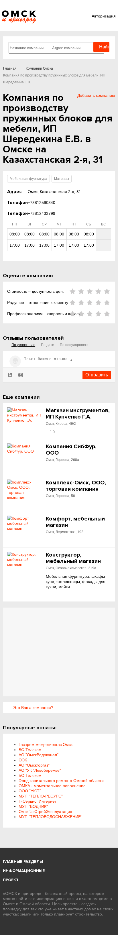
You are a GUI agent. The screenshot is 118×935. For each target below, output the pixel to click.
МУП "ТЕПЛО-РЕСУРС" (41, 796)
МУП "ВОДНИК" (33, 806)
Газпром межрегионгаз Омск (45, 744)
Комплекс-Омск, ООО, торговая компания (76, 485)
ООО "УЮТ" (30, 791)
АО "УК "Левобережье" (40, 770)
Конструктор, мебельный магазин (73, 558)
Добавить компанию (96, 95)
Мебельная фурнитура (28, 179)
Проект (11, 879)
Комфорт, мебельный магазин (75, 522)
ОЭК (23, 760)
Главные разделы (23, 861)
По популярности (74, 345)
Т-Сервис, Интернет (37, 801)
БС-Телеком (30, 749)
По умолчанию (23, 345)
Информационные (24, 870)
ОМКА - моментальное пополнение (52, 785)
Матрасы (61, 179)
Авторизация (104, 16)
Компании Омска (39, 68)
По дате (47, 345)
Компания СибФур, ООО (71, 449)
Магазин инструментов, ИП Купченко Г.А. (78, 413)
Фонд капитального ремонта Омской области (61, 780)
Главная (10, 68)
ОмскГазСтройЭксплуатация (45, 811)
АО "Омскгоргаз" (34, 765)
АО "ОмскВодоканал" (38, 755)
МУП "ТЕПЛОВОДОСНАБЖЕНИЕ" (50, 816)
